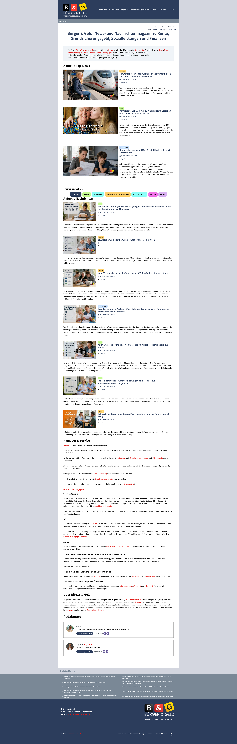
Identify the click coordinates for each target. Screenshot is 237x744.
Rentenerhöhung (100, 474)
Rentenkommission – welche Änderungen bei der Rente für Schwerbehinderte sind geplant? (126, 382)
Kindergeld (136, 576)
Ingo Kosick (173, 29)
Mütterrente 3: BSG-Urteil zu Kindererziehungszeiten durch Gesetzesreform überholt (145, 112)
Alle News (76, 194)
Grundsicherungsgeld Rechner (139, 10)
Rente (106, 10)
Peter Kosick (157, 29)
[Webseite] (107, 633)
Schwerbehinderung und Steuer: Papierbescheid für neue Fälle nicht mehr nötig (134, 415)
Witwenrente (158, 458)
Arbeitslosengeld (126, 586)
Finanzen (163, 10)
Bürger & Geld (140, 50)
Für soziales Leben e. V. (84, 50)
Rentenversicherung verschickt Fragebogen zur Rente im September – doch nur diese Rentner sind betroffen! (134, 208)
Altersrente (122, 458)
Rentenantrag (129, 484)
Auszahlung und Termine (103, 506)
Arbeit (162, 194)
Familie (153, 10)
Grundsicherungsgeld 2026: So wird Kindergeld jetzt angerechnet (144, 151)
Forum (172, 10)
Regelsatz (93, 524)
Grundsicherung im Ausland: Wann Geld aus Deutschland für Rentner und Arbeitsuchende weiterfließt (133, 310)
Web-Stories (85, 566)
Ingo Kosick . (103, 353)
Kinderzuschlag (150, 576)
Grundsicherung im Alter (104, 479)
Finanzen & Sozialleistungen (118, 194)
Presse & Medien (161, 734)
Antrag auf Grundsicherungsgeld (118, 546)
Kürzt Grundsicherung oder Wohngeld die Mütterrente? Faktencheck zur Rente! (133, 346)
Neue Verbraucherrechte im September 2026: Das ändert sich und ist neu (133, 273)
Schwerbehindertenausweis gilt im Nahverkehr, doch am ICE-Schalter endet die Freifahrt (145, 75)
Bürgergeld (98, 194)
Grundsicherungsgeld (119, 10)
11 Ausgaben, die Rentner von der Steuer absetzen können (126, 239)
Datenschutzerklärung (95, 610)
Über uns (138, 602)
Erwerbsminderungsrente (139, 458)
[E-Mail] (104, 633)
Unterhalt (97, 576)
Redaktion (149, 734)
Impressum (70, 610)
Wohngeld (137, 586)
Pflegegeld (149, 586)
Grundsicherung (124, 147)
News (101, 10)
